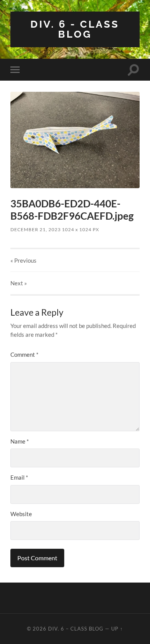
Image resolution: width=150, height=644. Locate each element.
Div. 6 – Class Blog (75, 629)
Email (19, 477)
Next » (18, 283)
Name (19, 441)
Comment (24, 354)
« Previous (23, 260)
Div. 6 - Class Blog (74, 29)
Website (21, 513)
